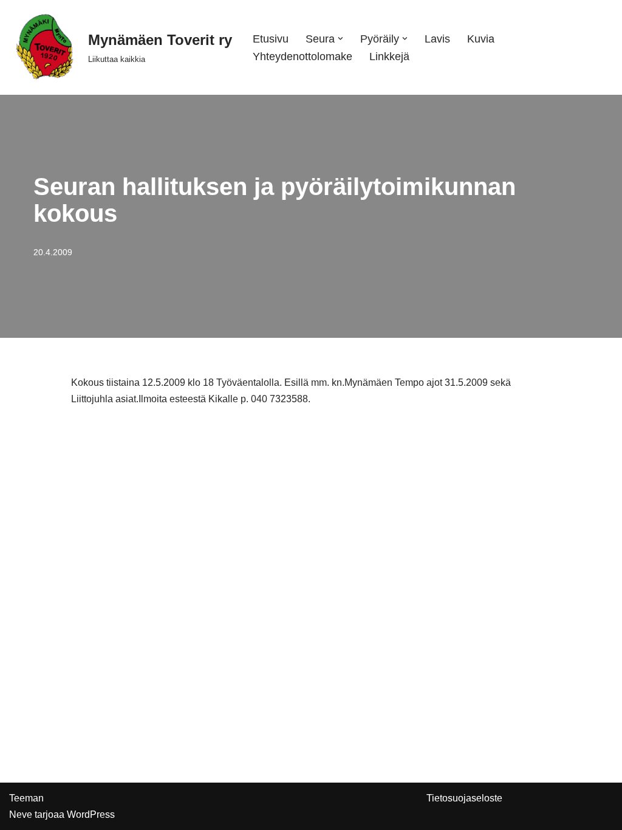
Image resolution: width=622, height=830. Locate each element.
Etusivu (271, 39)
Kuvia (480, 39)
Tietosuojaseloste (464, 798)
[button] (340, 38)
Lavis (437, 39)
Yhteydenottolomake (302, 56)
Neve (20, 814)
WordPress (91, 814)
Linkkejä (389, 56)
